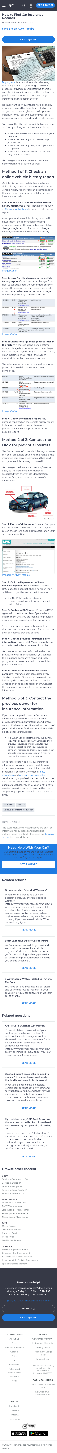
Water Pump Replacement (15, 1249)
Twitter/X (14, 1414)
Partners (14, 1376)
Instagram (14, 1419)
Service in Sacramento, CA (15, 1179)
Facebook (14, 1406)
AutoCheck (21, 209)
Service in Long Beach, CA (14, 1190)
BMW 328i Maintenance (13, 1206)
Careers (14, 1351)
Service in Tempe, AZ (12, 1186)
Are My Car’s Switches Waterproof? (25, 1025)
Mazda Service (9, 1226)
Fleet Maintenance (14, 1347)
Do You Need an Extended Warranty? (26, 890)
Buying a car (9, 82)
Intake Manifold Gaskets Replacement (20, 1260)
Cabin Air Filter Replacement (16, 1253)
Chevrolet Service (10, 1233)
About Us (14, 1338)
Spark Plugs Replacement (14, 1264)
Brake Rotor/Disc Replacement (17, 1256)
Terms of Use (42, 1359)
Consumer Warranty (42, 1338)
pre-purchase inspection (32, 775)
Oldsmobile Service (11, 1229)
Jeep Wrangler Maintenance (15, 1210)
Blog (14, 1380)
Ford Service (8, 1237)
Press (14, 1343)
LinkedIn (14, 1410)
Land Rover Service (11, 1240)
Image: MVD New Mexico (16, 575)
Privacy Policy (43, 1347)
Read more (28, 929)
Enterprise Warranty (42, 1343)
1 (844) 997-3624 (15, 1300)
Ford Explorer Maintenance (15, 1213)
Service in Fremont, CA (13, 1193)
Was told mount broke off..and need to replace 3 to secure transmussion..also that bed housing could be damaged (27, 1077)
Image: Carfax (9, 270)
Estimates (14, 1364)
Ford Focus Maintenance (14, 1202)
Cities (14, 1356)
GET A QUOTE (45, 5)
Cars (14, 1360)
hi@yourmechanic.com (38, 1300)
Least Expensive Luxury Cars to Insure (26, 940)
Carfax (8, 209)
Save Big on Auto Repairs (18, 28)
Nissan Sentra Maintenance (15, 1217)
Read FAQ (28, 1308)
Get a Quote (28, 39)
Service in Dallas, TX (11, 1183)
